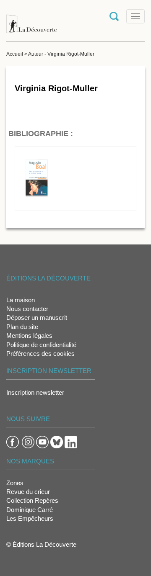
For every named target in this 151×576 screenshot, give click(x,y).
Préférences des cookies (40, 353)
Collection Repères (32, 500)
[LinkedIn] (71, 441)
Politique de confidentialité (41, 344)
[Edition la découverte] (31, 19)
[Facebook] (12, 441)
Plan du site (22, 326)
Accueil (14, 54)
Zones (14, 482)
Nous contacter (27, 308)
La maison (20, 299)
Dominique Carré (29, 509)
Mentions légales (29, 335)
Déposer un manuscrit (36, 317)
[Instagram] (28, 441)
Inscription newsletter (35, 392)
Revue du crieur (28, 491)
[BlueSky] (56, 441)
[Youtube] (42, 441)
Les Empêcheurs (29, 518)
